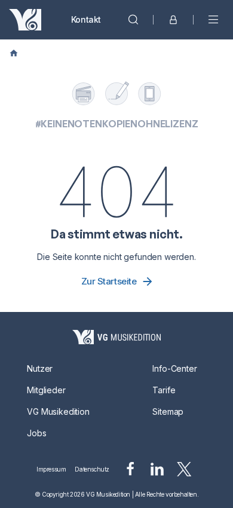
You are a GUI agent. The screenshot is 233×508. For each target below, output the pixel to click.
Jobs (36, 433)
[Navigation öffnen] (213, 19)
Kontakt (86, 19)
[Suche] (133, 19)
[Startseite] (116, 337)
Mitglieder (46, 390)
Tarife (163, 390)
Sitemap (167, 411)
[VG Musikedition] (25, 19)
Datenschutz (92, 469)
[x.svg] (184, 469)
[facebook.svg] (130, 469)
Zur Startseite (109, 281)
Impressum (51, 469)
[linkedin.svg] (157, 469)
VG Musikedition (58, 411)
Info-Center (174, 368)
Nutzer (40, 368)
